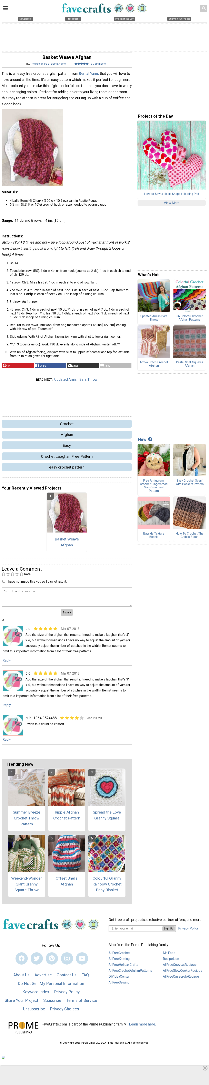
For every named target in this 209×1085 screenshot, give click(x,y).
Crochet (66, 423)
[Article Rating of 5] (81, 63)
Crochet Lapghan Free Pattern (67, 456)
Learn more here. (142, 1024)
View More (171, 203)
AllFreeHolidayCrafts (123, 965)
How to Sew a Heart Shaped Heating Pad (171, 194)
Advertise (43, 975)
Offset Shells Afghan (67, 881)
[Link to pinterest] (52, 958)
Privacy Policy (67, 991)
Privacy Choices (64, 1009)
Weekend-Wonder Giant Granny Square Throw (26, 884)
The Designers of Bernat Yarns (48, 63)
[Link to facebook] (22, 958)
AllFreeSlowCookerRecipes (182, 971)
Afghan (67, 434)
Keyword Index (35, 991)
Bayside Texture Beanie (153, 535)
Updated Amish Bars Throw (75, 379)
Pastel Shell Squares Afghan (189, 364)
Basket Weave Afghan (67, 542)
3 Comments (98, 63)
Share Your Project (21, 1000)
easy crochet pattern (66, 467)
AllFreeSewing (119, 982)
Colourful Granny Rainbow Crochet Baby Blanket (106, 884)
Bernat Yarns (89, 74)
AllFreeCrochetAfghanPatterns (130, 971)
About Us (21, 975)
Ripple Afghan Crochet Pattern (66, 815)
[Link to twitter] (37, 958)
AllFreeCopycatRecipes (180, 965)
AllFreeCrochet (119, 953)
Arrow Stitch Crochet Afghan (154, 364)
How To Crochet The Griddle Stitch (189, 535)
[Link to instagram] (67, 958)
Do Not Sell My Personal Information (51, 983)
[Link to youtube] (82, 958)
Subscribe (52, 1000)
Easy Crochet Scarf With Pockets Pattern (190, 482)
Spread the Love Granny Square (107, 815)
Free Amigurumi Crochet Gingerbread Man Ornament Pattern (154, 486)
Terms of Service (81, 1000)
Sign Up (168, 928)
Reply (7, 660)
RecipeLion (171, 959)
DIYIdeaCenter (119, 976)
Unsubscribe (34, 1009)
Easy (67, 445)
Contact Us (67, 975)
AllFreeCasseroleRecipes (181, 976)
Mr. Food (169, 953)
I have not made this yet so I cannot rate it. (37, 581)
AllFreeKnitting (119, 959)
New (142, 439)
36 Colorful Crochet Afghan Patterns (190, 318)
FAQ (85, 975)
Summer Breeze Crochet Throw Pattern (26, 818)
